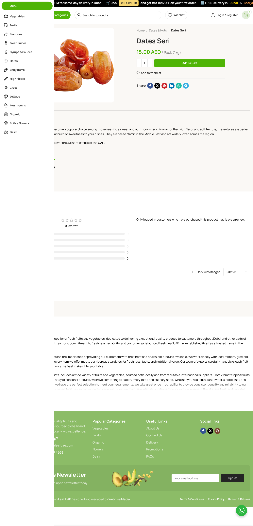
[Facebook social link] (150, 86)
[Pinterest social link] (164, 86)
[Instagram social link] (217, 431)
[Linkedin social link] (172, 86)
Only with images (208, 272)
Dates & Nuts (158, 30)
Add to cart (189, 63)
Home (141, 30)
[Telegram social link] (186, 86)
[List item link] (117, 428)
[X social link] (157, 86)
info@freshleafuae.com (56, 445)
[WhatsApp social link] (179, 86)
